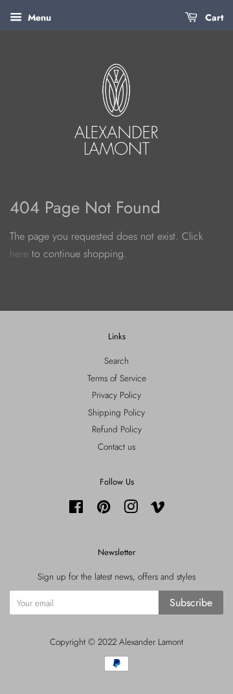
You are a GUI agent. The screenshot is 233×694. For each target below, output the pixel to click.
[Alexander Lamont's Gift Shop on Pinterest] (103, 509)
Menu (38, 17)
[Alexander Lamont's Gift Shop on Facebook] (76, 509)
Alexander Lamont (151, 641)
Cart (213, 17)
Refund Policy (117, 429)
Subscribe (191, 602)
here (19, 253)
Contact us (116, 446)
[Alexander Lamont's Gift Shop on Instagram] (131, 509)
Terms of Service (116, 378)
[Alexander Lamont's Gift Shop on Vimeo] (158, 509)
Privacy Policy (116, 394)
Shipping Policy (116, 412)
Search (116, 360)
